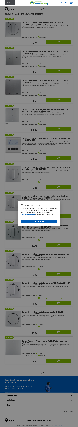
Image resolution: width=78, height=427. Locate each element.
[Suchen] (62, 3)
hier (38, 217)
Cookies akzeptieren (39, 221)
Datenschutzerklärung (28, 215)
